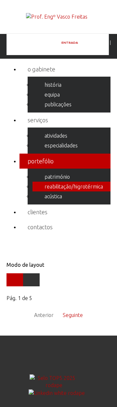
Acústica (53, 196)
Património (57, 177)
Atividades (56, 136)
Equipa (52, 95)
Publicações (58, 104)
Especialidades (61, 145)
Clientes (37, 212)
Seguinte (73, 315)
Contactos (40, 227)
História (53, 85)
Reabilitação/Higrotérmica (74, 186)
